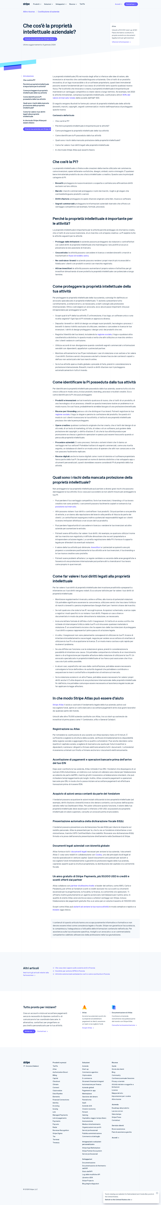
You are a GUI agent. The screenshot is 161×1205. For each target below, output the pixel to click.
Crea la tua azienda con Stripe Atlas (39, 39)
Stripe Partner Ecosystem (92, 1151)
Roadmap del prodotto (120, 1108)
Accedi (117, 4)
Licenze (115, 1090)
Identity (56, 1103)
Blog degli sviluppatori (90, 1183)
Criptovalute (57, 1090)
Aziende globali (88, 1087)
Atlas (55, 1069)
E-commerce (87, 1078)
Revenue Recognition (61, 1130)
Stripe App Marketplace (91, 1148)
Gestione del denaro (90, 1096)
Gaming (85, 1115)
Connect (56, 1087)
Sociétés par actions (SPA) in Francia (70, 971)
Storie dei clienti (118, 1069)
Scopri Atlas (87, 1028)
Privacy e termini (118, 1081)
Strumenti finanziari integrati (93, 1081)
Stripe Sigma (57, 1133)
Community (116, 1075)
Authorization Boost (60, 1072)
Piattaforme (86, 1100)
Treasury (56, 1142)
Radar (55, 1127)
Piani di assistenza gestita (122, 1132)
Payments (56, 1121)
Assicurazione (87, 1121)
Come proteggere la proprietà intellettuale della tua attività (35, 91)
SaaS (84, 1103)
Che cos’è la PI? (29, 80)
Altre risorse (29, 11)
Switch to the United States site (117, 1199)
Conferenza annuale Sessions (123, 1078)
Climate (55, 1084)
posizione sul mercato (65, 506)
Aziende (85, 1066)
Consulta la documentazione (123, 1025)
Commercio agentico (90, 1072)
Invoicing (56, 1106)
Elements (56, 1096)
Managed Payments (60, 1115)
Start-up (85, 1069)
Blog (113, 1072)
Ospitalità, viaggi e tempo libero (94, 1118)
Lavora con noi (117, 1111)
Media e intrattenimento (91, 1124)
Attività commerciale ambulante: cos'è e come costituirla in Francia (82, 974)
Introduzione (28, 76)
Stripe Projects (88, 1180)
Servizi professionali (90, 1130)
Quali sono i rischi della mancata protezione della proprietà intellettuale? (36, 105)
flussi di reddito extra (78, 255)
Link (54, 1112)
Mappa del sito (117, 1093)
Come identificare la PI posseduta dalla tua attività (34, 98)
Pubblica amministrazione (92, 1133)
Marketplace (87, 1093)
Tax (54, 1136)
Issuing (55, 1109)
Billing (55, 1075)
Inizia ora (28, 1031)
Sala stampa (116, 1114)
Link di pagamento (60, 1118)
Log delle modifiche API (91, 1174)
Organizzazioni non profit (91, 1127)
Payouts (56, 1124)
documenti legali (79, 851)
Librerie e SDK (87, 1177)
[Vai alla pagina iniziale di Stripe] (25, 1062)
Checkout (56, 1081)
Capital (55, 1078)
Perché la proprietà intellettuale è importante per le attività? (36, 85)
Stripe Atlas (58, 704)
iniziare (56, 909)
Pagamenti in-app (89, 1090)
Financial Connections (61, 1100)
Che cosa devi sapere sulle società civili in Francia (75, 968)
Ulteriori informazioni (120, 42)
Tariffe (82, 4)
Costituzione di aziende (48, 11)
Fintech (85, 1112)
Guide (114, 1066)
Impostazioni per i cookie (121, 1096)
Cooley (99, 854)
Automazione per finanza (91, 1084)
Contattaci (130, 4)
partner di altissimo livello (83, 885)
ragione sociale (104, 334)
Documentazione (88, 1162)
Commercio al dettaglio (91, 1136)
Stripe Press (116, 1117)
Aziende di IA (87, 1106)
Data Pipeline (58, 1093)
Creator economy (89, 1109)
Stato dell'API (87, 1171)
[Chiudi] (156, 1193)
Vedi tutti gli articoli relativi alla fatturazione (36, 973)
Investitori (96, 547)
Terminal (56, 1139)
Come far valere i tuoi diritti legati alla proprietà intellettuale (34, 114)
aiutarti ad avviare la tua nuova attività (91, 906)
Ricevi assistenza (118, 1129)
